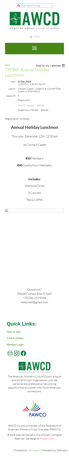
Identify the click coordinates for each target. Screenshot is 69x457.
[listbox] (51, 66)
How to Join (14, 331)
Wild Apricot (34, 450)
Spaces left (11, 96)
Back (7, 65)
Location (11, 89)
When (12, 82)
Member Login (15, 344)
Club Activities (15, 338)
